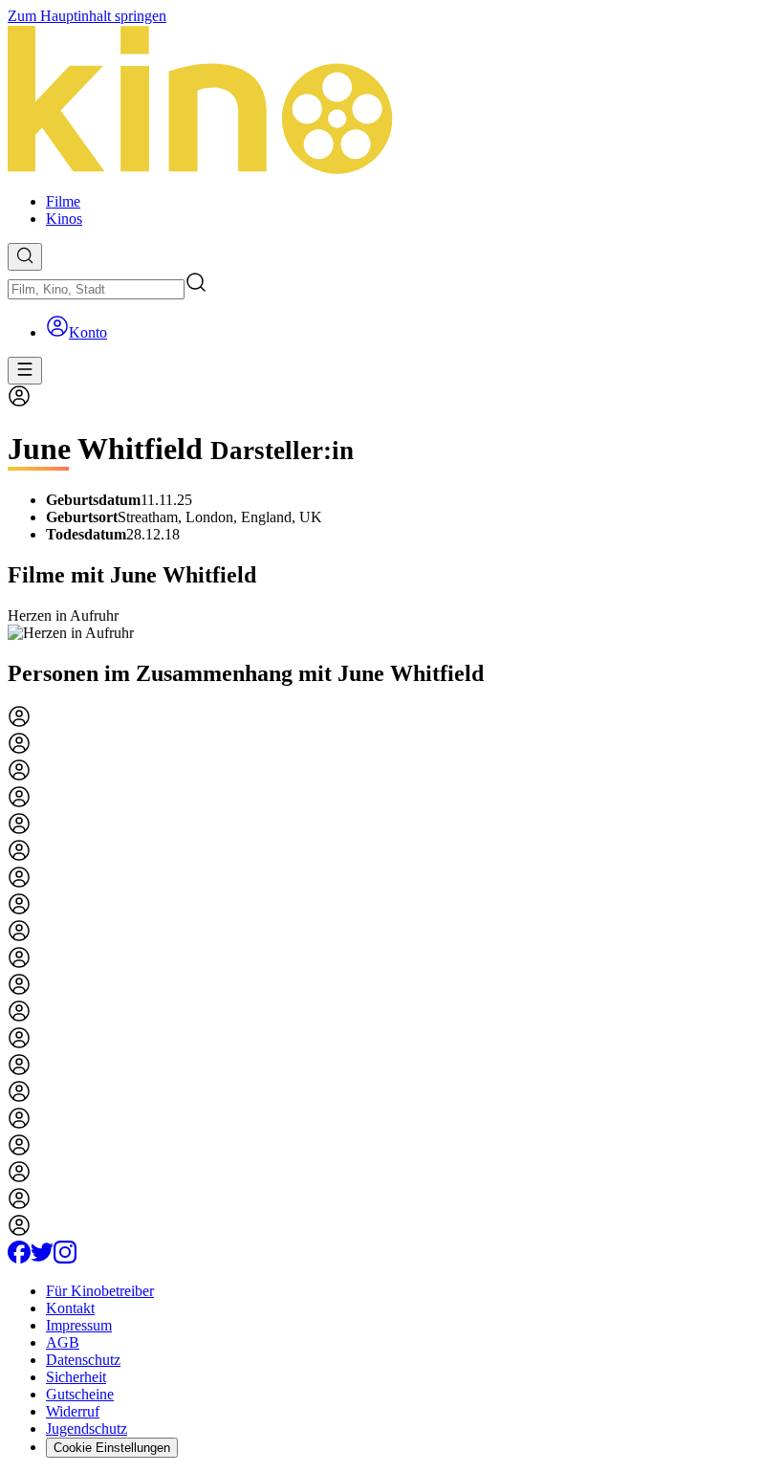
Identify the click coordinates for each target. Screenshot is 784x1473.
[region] (392, 624)
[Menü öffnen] (25, 371)
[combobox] (96, 289)
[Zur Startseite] (392, 101)
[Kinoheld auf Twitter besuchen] (42, 1258)
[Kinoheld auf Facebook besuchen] (19, 1258)
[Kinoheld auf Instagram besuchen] (65, 1258)
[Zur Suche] (25, 257)
